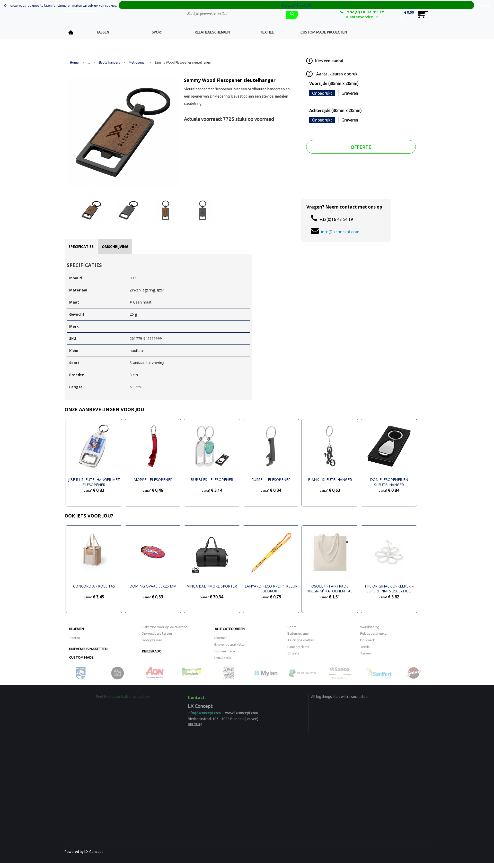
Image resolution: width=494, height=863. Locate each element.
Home (71, 32)
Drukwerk (367, 640)
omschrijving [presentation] (115, 246)
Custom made (81, 657)
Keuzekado (152, 651)
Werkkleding (369, 627)
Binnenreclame (298, 647)
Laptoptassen (152, 640)
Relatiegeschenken (212, 32)
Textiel (267, 32)
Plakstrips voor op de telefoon (165, 627)
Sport (157, 32)
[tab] (81, 246)
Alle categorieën (230, 629)
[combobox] (232, 13)
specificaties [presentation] (81, 246)
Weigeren (483, 5)
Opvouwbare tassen (157, 633)
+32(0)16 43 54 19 (365, 11)
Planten (74, 638)
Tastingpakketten (300, 640)
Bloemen (76, 629)
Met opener (137, 62)
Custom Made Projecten (324, 32)
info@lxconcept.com (340, 231)
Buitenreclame (298, 633)
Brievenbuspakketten (88, 649)
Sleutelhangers (109, 62)
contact (122, 697)
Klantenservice (359, 17)
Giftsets (293, 653)
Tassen (102, 32)
